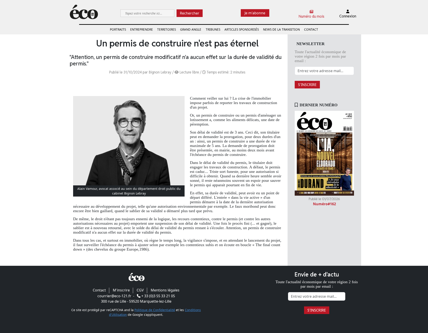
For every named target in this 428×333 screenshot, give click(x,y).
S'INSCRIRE (307, 84)
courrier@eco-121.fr (114, 295)
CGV (140, 290)
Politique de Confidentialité (154, 310)
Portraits (118, 29)
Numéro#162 (324, 203)
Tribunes (213, 29)
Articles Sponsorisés (241, 29)
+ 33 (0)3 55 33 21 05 (158, 295)
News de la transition (281, 29)
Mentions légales (165, 290)
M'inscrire (121, 290)
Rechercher (189, 13)
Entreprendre (141, 29)
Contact (311, 29)
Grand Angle (190, 29)
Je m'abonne (255, 12)
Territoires (166, 29)
